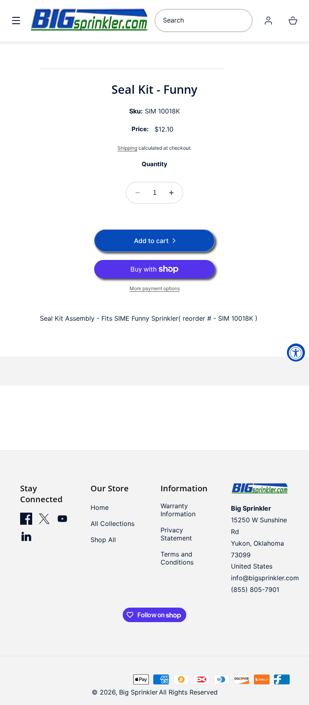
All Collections (112, 523)
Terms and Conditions (177, 558)
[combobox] (203, 20)
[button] (16, 20)
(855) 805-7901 (255, 589)
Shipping (127, 148)
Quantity (154, 164)
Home (100, 507)
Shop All (103, 540)
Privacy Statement (176, 534)
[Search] (243, 20)
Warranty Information (178, 510)
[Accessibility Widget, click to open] (296, 353)
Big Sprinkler (138, 692)
